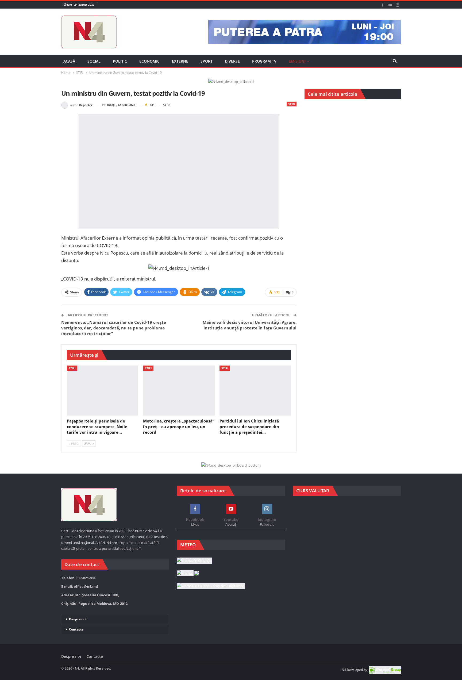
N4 (344, 670)
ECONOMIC (149, 61)
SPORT (207, 61)
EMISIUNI (297, 61)
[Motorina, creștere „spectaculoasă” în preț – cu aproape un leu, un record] (178, 391)
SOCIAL (94, 61)
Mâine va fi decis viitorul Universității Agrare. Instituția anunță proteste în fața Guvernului (250, 325)
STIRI (291, 104)
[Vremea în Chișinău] (194, 560)
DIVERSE (232, 61)
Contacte (76, 629)
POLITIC (120, 61)
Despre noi (77, 619)
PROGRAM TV (264, 61)
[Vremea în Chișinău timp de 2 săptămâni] (211, 586)
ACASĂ (69, 61)
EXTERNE (180, 61)
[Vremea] (188, 573)
